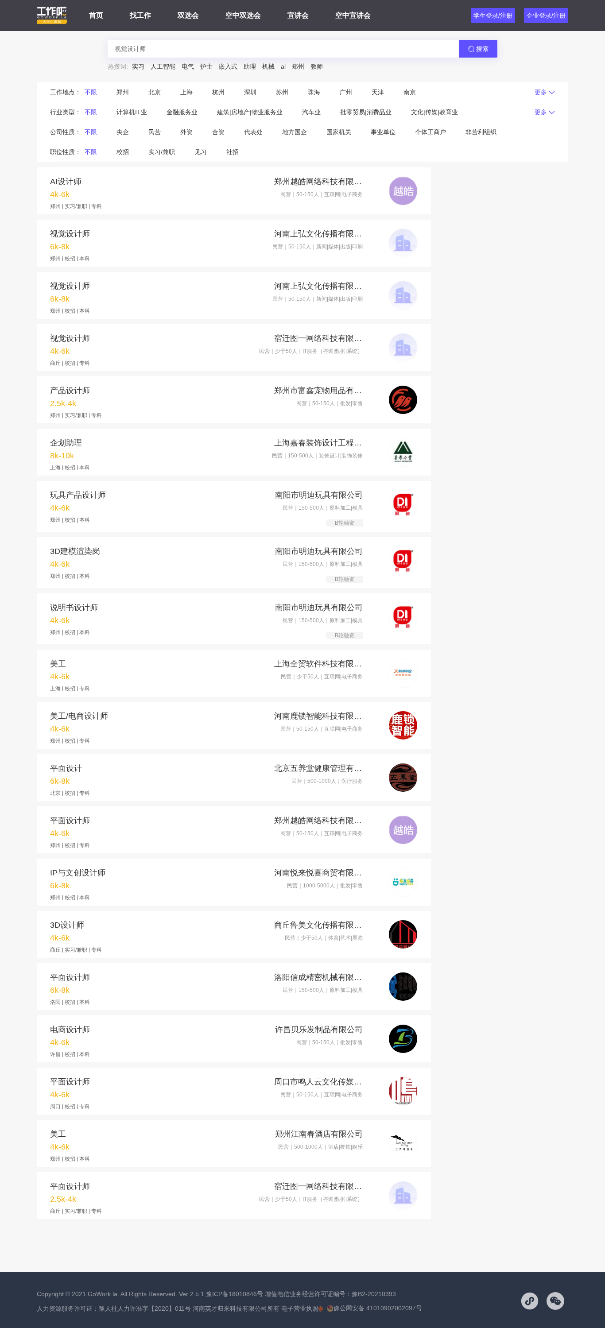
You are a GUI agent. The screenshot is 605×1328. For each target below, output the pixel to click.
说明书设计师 (74, 607)
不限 (91, 92)
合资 (218, 132)
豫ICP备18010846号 (234, 1293)
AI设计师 (65, 181)
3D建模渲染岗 (75, 551)
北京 (154, 92)
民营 (154, 132)
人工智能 (163, 66)
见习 (200, 151)
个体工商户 (430, 132)
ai (283, 66)
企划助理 (66, 442)
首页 (96, 15)
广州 (346, 92)
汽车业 (311, 112)
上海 (186, 92)
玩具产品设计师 (78, 495)
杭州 (218, 92)
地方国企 (294, 132)
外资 (186, 132)
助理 (250, 66)
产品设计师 (70, 390)
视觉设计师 (70, 233)
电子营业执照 (299, 1308)
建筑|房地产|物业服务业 (250, 112)
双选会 (188, 15)
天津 (378, 92)
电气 (188, 66)
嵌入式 (228, 66)
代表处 (253, 132)
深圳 (250, 92)
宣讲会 (298, 15)
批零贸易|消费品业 (366, 112)
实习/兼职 (161, 151)
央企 (122, 132)
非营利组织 (480, 132)
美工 (58, 663)
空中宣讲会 (353, 15)
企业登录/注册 (546, 15)
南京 (409, 92)
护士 (206, 66)
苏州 (282, 92)
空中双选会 (243, 15)
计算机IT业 (131, 112)
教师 (316, 66)
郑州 (298, 66)
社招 (232, 151)
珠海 (314, 92)
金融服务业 (182, 112)
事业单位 (383, 132)
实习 (138, 66)
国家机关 (338, 132)
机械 (268, 66)
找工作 (140, 15)
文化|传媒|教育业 (434, 112)
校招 (122, 151)
